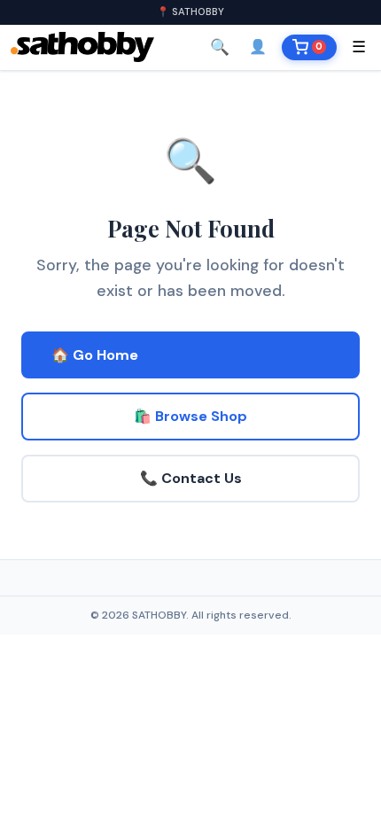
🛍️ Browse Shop (190, 416)
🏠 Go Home (94, 355)
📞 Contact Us (191, 478)
